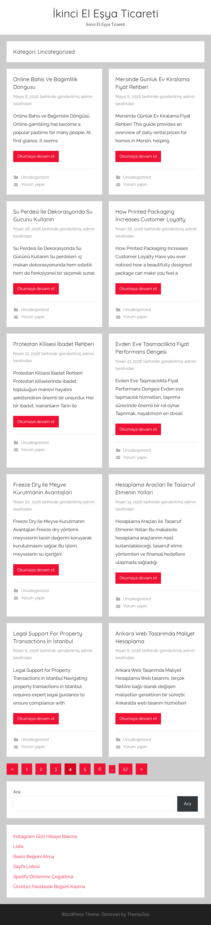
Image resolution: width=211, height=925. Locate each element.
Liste (18, 846)
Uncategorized (35, 177)
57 (125, 769)
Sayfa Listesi (26, 866)
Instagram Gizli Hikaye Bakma (45, 836)
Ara (16, 792)
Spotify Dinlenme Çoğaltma (43, 876)
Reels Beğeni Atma (33, 856)
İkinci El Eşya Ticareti (106, 13)
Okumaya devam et (36, 156)
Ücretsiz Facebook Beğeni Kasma (49, 886)
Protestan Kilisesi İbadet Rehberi (53, 343)
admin (87, 96)
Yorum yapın (33, 184)
